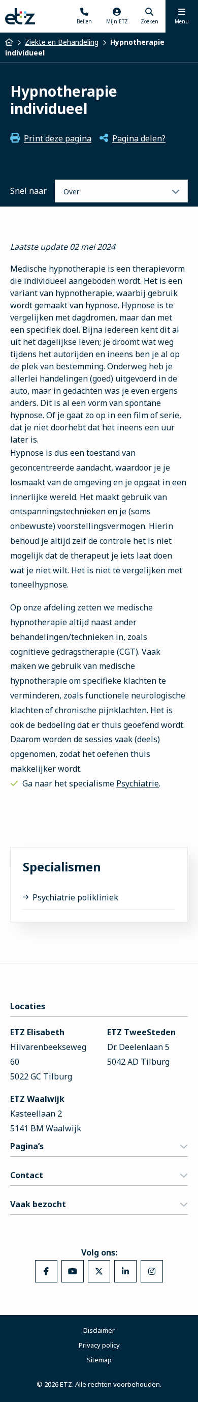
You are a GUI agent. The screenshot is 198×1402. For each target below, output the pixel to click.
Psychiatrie (137, 783)
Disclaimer (99, 1330)
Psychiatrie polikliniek (75, 897)
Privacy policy (99, 1345)
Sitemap (99, 1359)
